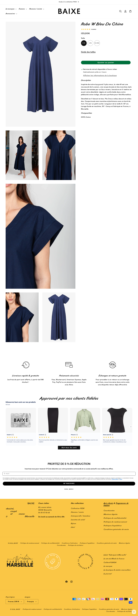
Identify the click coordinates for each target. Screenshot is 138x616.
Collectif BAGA (110, 562)
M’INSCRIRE (69, 483)
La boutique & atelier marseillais (117, 570)
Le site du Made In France (114, 559)
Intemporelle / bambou (80, 516)
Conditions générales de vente (116, 529)
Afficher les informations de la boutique (100, 75)
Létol (73, 527)
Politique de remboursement (115, 522)
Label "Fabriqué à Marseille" (115, 555)
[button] (10, 9)
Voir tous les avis (69, 447)
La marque (108, 566)
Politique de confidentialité (115, 518)
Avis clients (108, 503)
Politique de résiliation (75, 545)
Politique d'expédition (113, 525)
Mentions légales (111, 514)
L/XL (90, 43)
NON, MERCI (69, 489)
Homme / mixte (77, 512)
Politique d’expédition (87, 543)
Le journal (108, 574)
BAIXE (16, 543)
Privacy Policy (115, 479)
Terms (120, 479)
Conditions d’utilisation (70, 543)
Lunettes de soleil (78, 520)
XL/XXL (97, 43)
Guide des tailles (88, 52)
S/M (83, 43)
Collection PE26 (77, 508)
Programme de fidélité (116, 504)
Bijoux (73, 523)
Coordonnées (109, 510)
